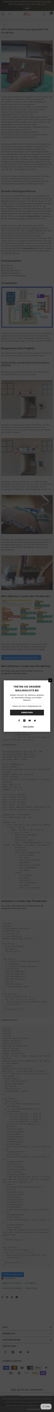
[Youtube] (29, 720)
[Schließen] (50, 680)
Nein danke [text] (28, 726)
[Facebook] (19, 720)
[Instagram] (24, 720)
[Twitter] (35, 720)
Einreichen (27, 712)
